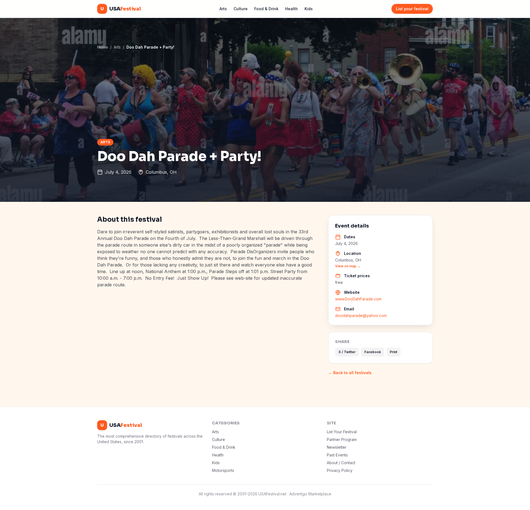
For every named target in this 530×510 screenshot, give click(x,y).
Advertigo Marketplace (310, 493)
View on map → (348, 266)
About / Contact (341, 462)
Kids (308, 8)
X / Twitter (347, 352)
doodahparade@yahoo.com (361, 315)
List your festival (412, 8)
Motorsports (223, 470)
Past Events (337, 455)
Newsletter (336, 447)
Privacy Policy (340, 470)
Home (102, 47)
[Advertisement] (265, 94)
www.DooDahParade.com (358, 299)
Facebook (372, 352)
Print (393, 352)
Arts (223, 8)
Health (291, 8)
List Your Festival (342, 431)
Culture (241, 8)
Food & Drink (266, 8)
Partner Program (342, 439)
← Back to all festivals (350, 372)
